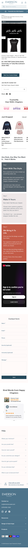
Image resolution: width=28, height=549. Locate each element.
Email (3, 330)
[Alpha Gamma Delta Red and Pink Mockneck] (19, 128)
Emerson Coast (8, 543)
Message (4, 360)
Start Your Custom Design (10, 75)
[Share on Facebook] (6, 94)
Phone (3, 338)
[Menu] (2, 2)
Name (3, 323)
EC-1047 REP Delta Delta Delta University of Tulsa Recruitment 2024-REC (12, 17)
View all (24, 117)
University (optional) (7, 352)
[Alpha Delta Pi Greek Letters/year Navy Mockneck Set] (7, 128)
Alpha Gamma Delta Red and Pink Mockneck (18, 139)
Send (14, 377)
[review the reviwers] (6, 411)
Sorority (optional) (7, 345)
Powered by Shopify (16, 543)
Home (3, 15)
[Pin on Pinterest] (10, 94)
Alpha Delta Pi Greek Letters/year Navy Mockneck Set (6, 141)
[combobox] (14, 6)
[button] (25, 2)
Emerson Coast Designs (8, 55)
